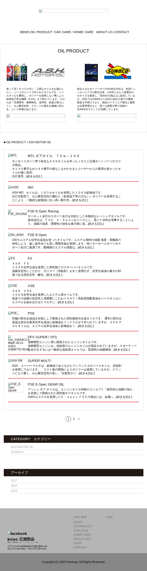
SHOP (78, 543)
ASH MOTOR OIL (22, 447)
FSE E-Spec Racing (43, 211)
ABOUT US (82, 539)
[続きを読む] (34, 176)
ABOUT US (103, 32)
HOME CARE (82, 534)
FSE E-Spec (37, 235)
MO (30, 187)
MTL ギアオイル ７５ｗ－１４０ (54, 156)
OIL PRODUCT (40, 32)
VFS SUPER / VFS (42, 337)
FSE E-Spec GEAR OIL (46, 384)
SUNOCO (17, 452)
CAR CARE (81, 530)
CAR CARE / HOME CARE (73, 32)
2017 (14, 480)
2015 (14, 490)
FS (30, 258)
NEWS (23, 32)
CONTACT (120, 32)
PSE (31, 313)
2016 (14, 485)
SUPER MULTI (39, 361)
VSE (31, 286)
